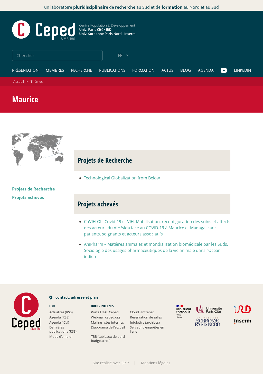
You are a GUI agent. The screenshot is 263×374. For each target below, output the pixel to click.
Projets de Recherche (33, 189)
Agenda (206, 70)
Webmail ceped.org (105, 317)
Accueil (18, 81)
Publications (112, 70)
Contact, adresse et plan (76, 297)
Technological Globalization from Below (122, 178)
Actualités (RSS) (61, 312)
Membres (55, 70)
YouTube (224, 70)
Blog (185, 70)
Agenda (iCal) (59, 322)
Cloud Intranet (142, 312)
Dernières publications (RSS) (63, 329)
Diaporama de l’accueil (108, 327)
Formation (143, 70)
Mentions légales (155, 362)
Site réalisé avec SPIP (111, 362)
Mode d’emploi (60, 336)
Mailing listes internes (107, 322)
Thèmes (37, 81)
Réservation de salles (146, 317)
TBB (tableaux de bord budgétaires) (108, 338)
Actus (167, 70)
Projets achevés (28, 197)
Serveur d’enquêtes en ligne (147, 329)
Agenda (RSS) (59, 317)
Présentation (25, 70)
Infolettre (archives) (145, 322)
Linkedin (242, 70)
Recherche (81, 70)
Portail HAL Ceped (105, 312)
